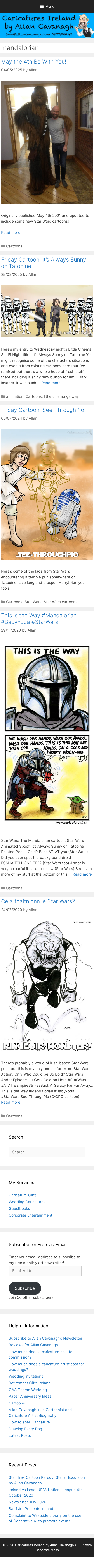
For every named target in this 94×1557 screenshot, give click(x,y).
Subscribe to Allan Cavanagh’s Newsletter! (46, 1338)
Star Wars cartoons (60, 602)
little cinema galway (61, 396)
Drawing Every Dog (25, 1429)
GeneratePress (47, 1550)
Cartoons (14, 246)
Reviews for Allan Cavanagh (33, 1345)
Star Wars (33, 602)
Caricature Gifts (23, 1195)
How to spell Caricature (29, 1422)
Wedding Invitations (26, 1376)
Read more (10, 232)
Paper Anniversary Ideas (30, 1396)
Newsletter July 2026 (27, 1502)
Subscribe (25, 1288)
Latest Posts (20, 1435)
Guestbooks (19, 1208)
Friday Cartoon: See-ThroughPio (42, 410)
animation (14, 396)
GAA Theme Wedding (28, 1390)
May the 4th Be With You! (33, 61)
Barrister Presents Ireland (31, 1508)
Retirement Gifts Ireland (30, 1383)
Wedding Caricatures (27, 1202)
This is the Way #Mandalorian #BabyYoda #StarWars (39, 618)
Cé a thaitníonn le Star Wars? (38, 901)
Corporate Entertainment (30, 1215)
